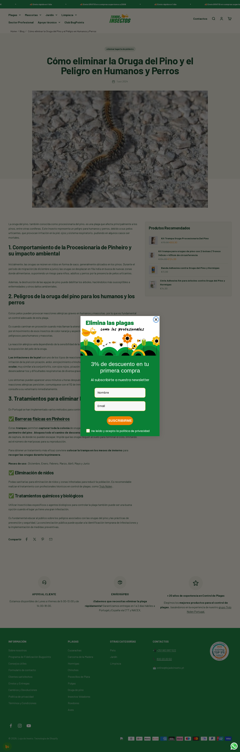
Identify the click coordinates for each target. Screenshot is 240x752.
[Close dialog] (156, 319)
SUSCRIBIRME (120, 420)
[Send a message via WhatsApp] (234, 746)
